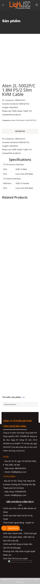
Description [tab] (20, 131)
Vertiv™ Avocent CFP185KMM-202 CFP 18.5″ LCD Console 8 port (20, 351)
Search (34, 404)
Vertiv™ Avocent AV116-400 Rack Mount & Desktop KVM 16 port (20, 304)
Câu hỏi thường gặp (12, 547)
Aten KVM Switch (18, 120)
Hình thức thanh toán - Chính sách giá (20, 533)
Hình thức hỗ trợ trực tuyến (15, 558)
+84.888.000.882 (12, 528)
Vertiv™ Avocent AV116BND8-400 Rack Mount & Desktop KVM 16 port (20, 383)
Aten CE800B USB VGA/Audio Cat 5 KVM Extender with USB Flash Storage (20, 369)
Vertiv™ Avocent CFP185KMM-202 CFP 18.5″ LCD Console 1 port (20, 243)
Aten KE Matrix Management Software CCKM (20, 290)
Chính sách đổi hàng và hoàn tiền (17, 544)
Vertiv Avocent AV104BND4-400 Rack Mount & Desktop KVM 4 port (20, 257)
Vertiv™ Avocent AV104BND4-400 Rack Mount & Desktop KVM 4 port (20, 271)
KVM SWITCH (30, 120)
